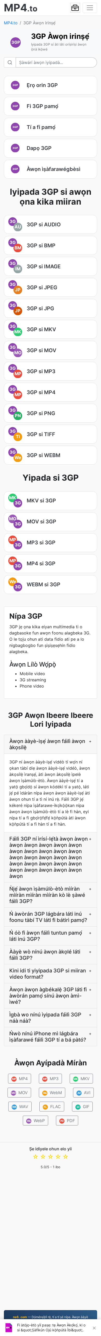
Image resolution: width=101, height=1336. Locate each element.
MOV (19, 1092)
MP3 (51, 1078)
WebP (36, 1120)
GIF (83, 1106)
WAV (20, 1106)
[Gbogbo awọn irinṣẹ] (75, 8)
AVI (83, 1092)
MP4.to (11, 22)
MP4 (20, 1078)
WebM (52, 1092)
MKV (82, 1078)
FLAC (52, 1106)
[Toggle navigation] (90, 8)
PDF (67, 1120)
